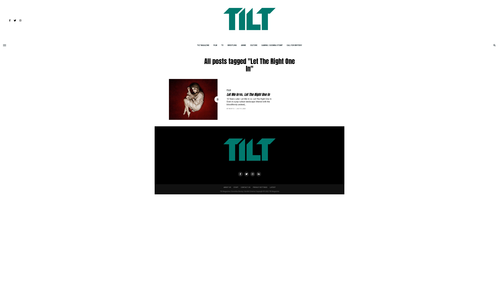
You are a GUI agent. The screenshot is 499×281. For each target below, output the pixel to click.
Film (215, 45)
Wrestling (232, 45)
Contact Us (245, 187)
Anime (243, 45)
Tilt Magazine (203, 45)
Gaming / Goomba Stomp (272, 45)
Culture (253, 45)
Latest (273, 187)
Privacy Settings (260, 187)
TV (222, 45)
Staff (236, 187)
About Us (227, 187)
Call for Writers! (294, 45)
